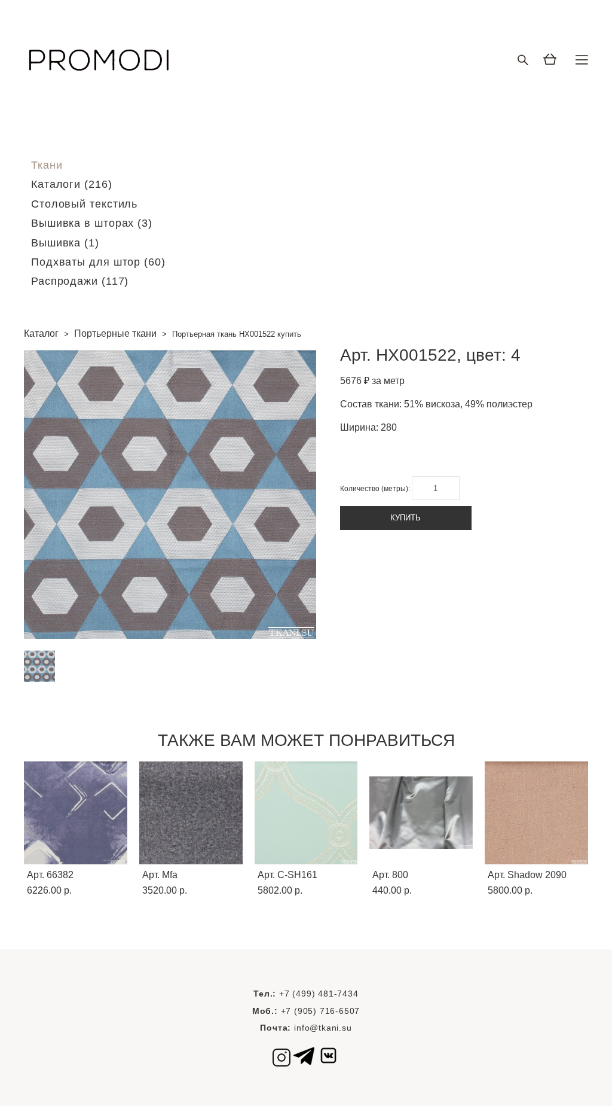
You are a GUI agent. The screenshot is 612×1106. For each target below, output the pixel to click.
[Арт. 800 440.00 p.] (421, 812)
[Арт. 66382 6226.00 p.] (75, 812)
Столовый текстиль (84, 204)
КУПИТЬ (405, 517)
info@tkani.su (322, 1027)
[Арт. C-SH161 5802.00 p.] (306, 812)
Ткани (47, 165)
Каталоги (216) (71, 184)
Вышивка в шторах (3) (91, 223)
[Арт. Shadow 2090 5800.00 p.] (536, 812)
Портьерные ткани (115, 333)
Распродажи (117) (79, 281)
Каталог (41, 333)
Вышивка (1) (65, 243)
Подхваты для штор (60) (98, 262)
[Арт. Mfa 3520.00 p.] (191, 812)
